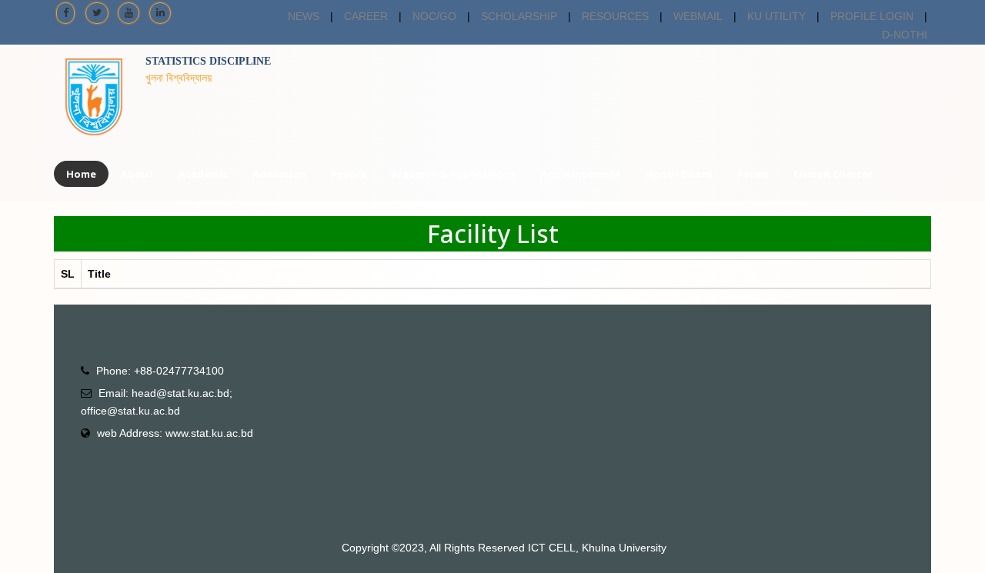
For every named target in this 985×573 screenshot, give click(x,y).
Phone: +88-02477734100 (160, 371)
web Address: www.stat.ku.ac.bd (175, 433)
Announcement (580, 174)
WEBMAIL (698, 16)
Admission (279, 174)
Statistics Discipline (208, 61)
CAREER (366, 16)
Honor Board (679, 174)
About (137, 174)
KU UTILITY (776, 16)
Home (81, 174)
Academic (203, 174)
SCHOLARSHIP (519, 16)
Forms (753, 174)
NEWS (303, 16)
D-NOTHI (904, 34)
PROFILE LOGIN (871, 16)
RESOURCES (615, 16)
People (348, 174)
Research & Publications (453, 174)
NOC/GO (434, 16)
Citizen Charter (833, 174)
